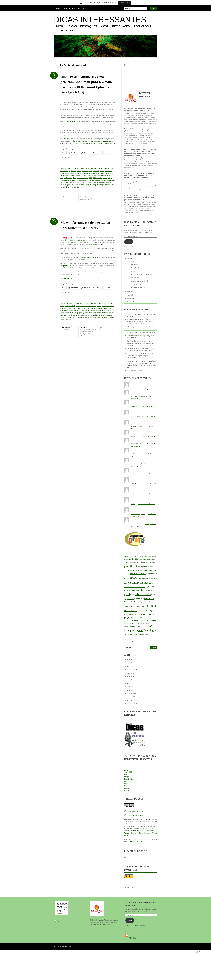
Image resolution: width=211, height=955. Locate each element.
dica (126, 578)
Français (126, 777)
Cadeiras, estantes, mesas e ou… (147, 436)
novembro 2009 (132, 670)
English (126, 774)
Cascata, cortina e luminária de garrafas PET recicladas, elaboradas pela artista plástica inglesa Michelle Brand (139, 175)
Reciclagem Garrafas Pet (130, 626)
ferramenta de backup (71, 313)
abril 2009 (130, 687)
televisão (127, 634)
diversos (152, 582)
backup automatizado (82, 303)
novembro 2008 (132, 704)
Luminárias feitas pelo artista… (146, 389)
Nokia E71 (144, 606)
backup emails (85, 168)
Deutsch (126, 779)
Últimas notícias (143, 634)
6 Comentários (66, 197)
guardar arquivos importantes (92, 313)
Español (126, 790)
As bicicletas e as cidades (134, 370)
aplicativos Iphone (139, 556)
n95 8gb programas (143, 602)
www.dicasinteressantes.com (133, 841)
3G (65, 168)
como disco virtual (108, 306)
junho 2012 (130, 663)
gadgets (110, 178)
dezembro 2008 (131, 700)
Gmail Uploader (89, 180)
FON (103, 139)
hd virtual (105, 313)
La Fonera (89, 182)
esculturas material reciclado (138, 587)
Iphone (133, 278)
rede (77, 185)
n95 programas (136, 606)
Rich (132, 389)
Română (126, 786)
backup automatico (69, 303)
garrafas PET (149, 590)
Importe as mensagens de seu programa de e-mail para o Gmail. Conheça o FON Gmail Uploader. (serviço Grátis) (86, 84)
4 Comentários (66, 329)
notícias (95, 182)
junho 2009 (130, 680)
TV (131, 634)
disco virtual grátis (99, 310)
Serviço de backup (90, 185)
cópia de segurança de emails (90, 171)
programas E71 (138, 617)
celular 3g (145, 566)
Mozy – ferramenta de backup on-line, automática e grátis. (85, 225)
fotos (137, 590)
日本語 (126, 781)
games (133, 271)
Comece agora (124, 3)
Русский (127, 788)
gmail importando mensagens (74, 180)
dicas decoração (153, 578)
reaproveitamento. (139, 620)
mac (61, 315)
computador (64, 310)
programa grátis (70, 185)
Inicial (60, 26)
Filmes (133, 590)
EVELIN (133, 484)
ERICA (133, 474)
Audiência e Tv (145, 562)
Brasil (133, 566)
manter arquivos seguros (71, 315)
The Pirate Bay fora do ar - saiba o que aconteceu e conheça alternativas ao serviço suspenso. (140, 343)
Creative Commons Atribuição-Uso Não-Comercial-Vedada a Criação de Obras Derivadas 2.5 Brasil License (140, 833)
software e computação (85, 198)
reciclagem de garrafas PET (145, 623)
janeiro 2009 (131, 697)
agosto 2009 (130, 673)
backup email (76, 168)
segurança (79, 317)
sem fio (81, 185)
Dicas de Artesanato (142, 578)
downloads (127, 587)
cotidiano (134, 573)
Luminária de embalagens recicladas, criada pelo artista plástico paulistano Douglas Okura (142, 349)
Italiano (132, 779)
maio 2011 (130, 666)
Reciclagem (121, 26)
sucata (140, 630)
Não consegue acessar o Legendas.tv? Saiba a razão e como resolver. (141, 328)
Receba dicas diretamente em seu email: (140, 223)
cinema (126, 570)
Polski (126, 784)
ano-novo (130, 258)
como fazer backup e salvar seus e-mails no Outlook (76, 308)
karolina (133, 426)
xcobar (100, 197)
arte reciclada (144, 559)
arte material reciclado (131, 559)
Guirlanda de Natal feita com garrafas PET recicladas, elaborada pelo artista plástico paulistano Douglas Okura (140, 198)
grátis (96, 180)
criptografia (72, 310)
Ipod (83, 182)
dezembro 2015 (131, 659)
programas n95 (128, 621)
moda (128, 292)
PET (138, 614)
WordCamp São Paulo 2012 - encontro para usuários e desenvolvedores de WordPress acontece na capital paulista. (140, 321)
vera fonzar (134, 396)
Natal (104, 26)
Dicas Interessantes (100, 19)
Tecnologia (143, 26)
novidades (102, 182)
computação (127, 574)
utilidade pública (136, 287)
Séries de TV (131, 302)
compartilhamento (66, 178)
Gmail (62, 180)
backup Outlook (95, 168)
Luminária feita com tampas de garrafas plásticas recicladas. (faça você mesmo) (139, 130)
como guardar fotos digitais (102, 308)
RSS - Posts (132, 938)
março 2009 (130, 690)
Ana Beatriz (134, 464)
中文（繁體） (128, 772)
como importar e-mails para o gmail (97, 173)
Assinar (128, 242)
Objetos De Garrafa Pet (143, 611)
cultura (142, 573)
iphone (79, 182)
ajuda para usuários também (78, 240)
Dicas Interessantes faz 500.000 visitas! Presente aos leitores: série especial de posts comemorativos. (142, 356)
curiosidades (151, 573)
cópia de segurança (75, 171)
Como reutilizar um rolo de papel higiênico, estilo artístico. (140, 337)
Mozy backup (88, 315)
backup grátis (103, 303)
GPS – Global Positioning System (141, 274)
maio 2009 (130, 683)
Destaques (88, 26)
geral (127, 594)
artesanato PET (132, 562)
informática (72, 182)
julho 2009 (130, 676)
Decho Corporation (92, 257)
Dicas (72, 26)
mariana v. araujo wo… (138, 514)
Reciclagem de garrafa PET (131, 623)
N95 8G (135, 602)
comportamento (137, 569)
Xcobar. (148, 819)
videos (135, 634)
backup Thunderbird (107, 168)
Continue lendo (109, 143)
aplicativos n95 (149, 556)
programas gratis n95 (148, 618)
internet (111, 313)
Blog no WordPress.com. (62, 946)
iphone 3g (151, 599)
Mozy (90, 238)
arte (155, 556)
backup (68, 168)
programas (68, 317)
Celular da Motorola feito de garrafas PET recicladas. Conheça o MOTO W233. (139, 109)
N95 (131, 602)
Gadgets (86, 329)
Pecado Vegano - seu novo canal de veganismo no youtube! (141, 315)
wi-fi (77, 187)
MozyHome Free (98, 244)
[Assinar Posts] (126, 938)
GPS (131, 594)
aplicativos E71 (128, 556)
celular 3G (134, 264)
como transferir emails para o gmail (99, 175)
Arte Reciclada (67, 30)
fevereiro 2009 (131, 693)
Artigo (138, 562)
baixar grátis (64, 171)
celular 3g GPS (153, 566)
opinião (134, 614)
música (126, 601)
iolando (133, 406)
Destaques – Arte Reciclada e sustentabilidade (141, 332)
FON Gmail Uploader (69, 121)
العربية (126, 770)
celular (102, 171)
